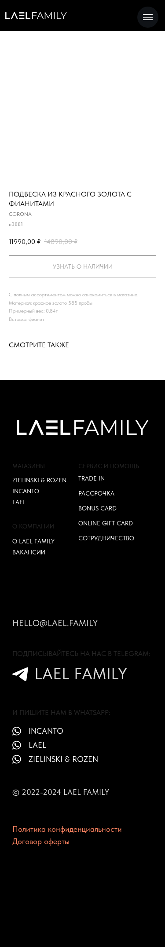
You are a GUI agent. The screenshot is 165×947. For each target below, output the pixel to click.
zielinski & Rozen (63, 759)
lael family (80, 673)
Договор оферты (41, 841)
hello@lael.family (55, 623)
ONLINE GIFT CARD (105, 523)
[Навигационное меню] (148, 17)
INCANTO (25, 491)
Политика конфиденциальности (67, 829)
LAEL (19, 502)
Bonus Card (97, 508)
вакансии (28, 552)
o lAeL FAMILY (33, 541)
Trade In (91, 478)
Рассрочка (96, 493)
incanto (46, 731)
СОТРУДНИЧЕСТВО (106, 538)
